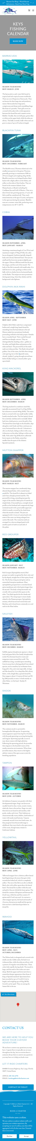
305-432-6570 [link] (13, 1076)
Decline (9, 1136)
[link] (9, 10)
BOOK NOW (18, 41)
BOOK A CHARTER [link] (18, 1111)
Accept (26, 1136)
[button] (33, 10)
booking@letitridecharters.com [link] (18, 1078)
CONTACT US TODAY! (18, 1087)
